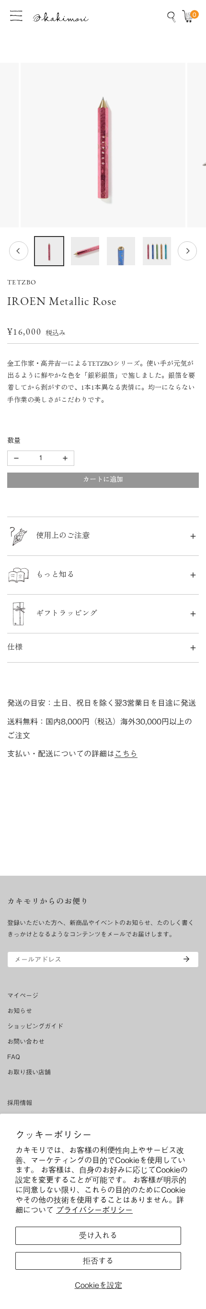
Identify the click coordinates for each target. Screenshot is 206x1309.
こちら (125, 753)
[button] (190, 17)
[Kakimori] (61, 17)
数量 (14, 441)
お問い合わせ (26, 1041)
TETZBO (21, 282)
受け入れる (98, 1235)
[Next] (187, 250)
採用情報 (19, 1103)
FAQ (13, 1057)
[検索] (171, 17)
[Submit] (186, 959)
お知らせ (19, 1011)
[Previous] (18, 250)
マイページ (22, 996)
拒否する (98, 1260)
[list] (103, 145)
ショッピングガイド (35, 1026)
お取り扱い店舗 (29, 1072)
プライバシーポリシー (94, 1210)
